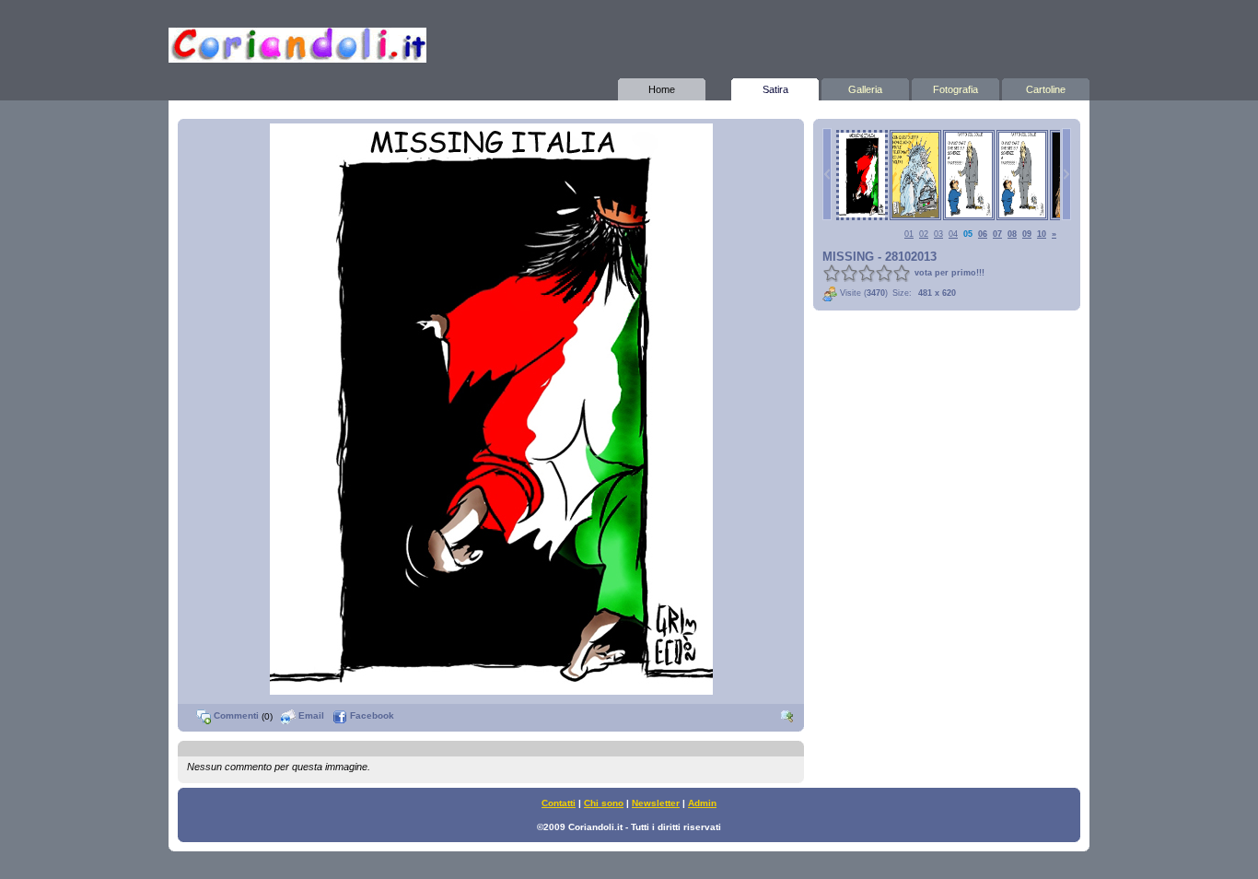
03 (938, 234)
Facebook (370, 715)
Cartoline (1046, 89)
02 (923, 234)
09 (1026, 234)
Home (661, 89)
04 (953, 234)
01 (909, 234)
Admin (702, 803)
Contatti (559, 803)
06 (982, 234)
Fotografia (955, 89)
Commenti (235, 715)
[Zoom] (787, 715)
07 (997, 234)
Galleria (865, 89)
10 (1041, 234)
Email (310, 715)
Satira (775, 89)
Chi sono (603, 803)
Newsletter (656, 803)
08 (1012, 234)
